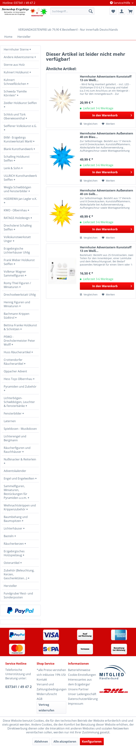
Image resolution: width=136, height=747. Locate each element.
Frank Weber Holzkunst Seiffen (19, 262)
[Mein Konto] (121, 11)
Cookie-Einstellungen (82, 675)
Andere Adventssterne (19, 57)
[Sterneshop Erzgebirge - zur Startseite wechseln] (25, 16)
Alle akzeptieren (64, 741)
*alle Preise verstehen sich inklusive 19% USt (51, 672)
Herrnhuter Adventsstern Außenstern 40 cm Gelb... (106, 192)
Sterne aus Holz (14, 65)
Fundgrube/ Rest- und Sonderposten (18, 595)
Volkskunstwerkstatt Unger (17, 239)
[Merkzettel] (113, 11)
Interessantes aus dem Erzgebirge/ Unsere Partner (80, 684)
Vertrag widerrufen (46, 707)
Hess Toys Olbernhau (18, 379)
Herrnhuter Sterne (16, 49)
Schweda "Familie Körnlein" (15, 93)
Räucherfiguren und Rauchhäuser (17, 450)
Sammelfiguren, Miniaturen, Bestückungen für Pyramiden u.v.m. (16, 492)
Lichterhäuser (13, 528)
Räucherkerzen (14, 544)
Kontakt (42, 679)
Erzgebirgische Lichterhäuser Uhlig (17, 250)
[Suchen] (90, 11)
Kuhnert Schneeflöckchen (15, 82)
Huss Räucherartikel (17, 352)
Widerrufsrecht (47, 694)
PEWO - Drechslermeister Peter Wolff (19, 340)
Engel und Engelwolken (19, 478)
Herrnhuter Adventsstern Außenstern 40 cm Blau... (106, 135)
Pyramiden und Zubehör (20, 386)
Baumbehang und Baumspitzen (16, 519)
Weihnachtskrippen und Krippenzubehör (20, 507)
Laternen (10, 421)
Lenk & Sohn (12, 168)
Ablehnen (41, 741)
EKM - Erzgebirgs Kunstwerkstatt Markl (18, 139)
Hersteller (10, 586)
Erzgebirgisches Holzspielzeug (14, 553)
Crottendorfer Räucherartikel (14, 362)
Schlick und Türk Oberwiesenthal (15, 116)
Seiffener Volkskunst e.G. (20, 126)
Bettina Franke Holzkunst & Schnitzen (20, 327)
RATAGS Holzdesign (17, 218)
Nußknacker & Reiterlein (20, 459)
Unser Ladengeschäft (82, 694)
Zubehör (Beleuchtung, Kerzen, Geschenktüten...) (19, 574)
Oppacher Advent (15, 371)
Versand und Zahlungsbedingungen (51, 686)
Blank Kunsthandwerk (18, 149)
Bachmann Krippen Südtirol (16, 316)
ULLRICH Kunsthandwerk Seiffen (20, 178)
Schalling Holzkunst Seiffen (17, 158)
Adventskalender (15, 471)
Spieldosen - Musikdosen (20, 429)
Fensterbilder (13, 413)
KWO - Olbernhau (16, 210)
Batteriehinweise (79, 670)
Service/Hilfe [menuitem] (122, 3)
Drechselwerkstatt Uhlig (20, 295)
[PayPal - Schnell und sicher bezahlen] (20, 610)
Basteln (9, 536)
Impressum (75, 704)
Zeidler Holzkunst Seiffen (20, 103)
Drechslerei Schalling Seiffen (18, 227)
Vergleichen (90, 123)
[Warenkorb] (130, 11)
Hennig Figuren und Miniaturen (17, 304)
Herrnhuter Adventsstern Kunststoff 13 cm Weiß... (105, 78)
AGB (39, 699)
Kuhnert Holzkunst (16, 72)
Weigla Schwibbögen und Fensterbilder (17, 189)
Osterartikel (12, 563)
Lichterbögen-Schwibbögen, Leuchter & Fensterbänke (19, 402)
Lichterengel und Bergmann (15, 438)
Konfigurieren (92, 741)
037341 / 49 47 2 (18, 686)
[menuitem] (72, 11)
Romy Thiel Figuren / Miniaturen (17, 285)
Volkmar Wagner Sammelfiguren (15, 273)
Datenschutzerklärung (83, 699)
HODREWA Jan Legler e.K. (20, 199)
